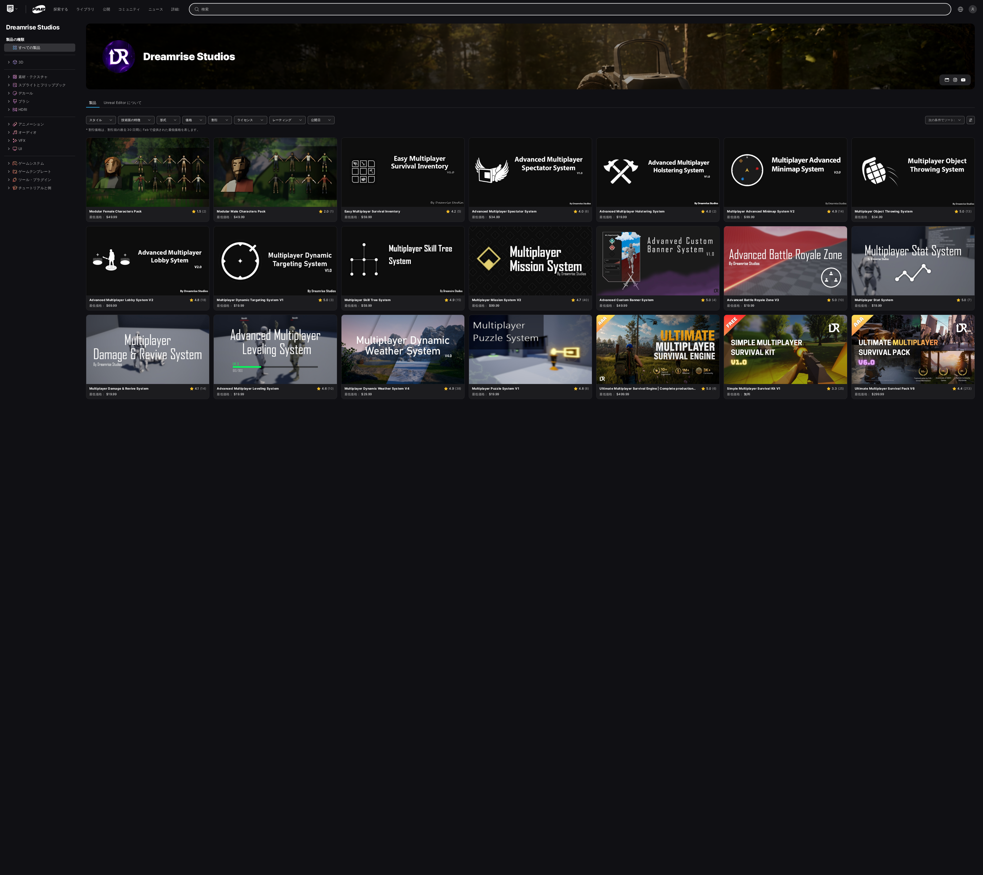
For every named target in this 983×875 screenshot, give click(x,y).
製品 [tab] (93, 102)
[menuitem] (60, 9)
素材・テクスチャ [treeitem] (33, 76)
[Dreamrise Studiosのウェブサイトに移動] (947, 80)
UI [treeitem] (20, 148)
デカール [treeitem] (25, 93)
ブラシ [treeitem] (23, 101)
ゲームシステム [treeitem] (31, 163)
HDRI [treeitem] (22, 109)
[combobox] (573, 9)
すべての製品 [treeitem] (29, 47)
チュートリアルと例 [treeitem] (34, 188)
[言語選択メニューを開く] (960, 9)
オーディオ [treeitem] (27, 132)
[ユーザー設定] (971, 120)
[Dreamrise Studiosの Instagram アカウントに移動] (955, 80)
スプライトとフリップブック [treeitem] (42, 85)
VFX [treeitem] (21, 140)
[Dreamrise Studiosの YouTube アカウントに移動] (963, 80)
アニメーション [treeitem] (31, 124)
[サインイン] (973, 9)
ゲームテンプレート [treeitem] (34, 171)
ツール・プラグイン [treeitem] (34, 179)
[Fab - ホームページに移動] (38, 9)
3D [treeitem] (21, 62)
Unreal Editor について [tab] (123, 102)
